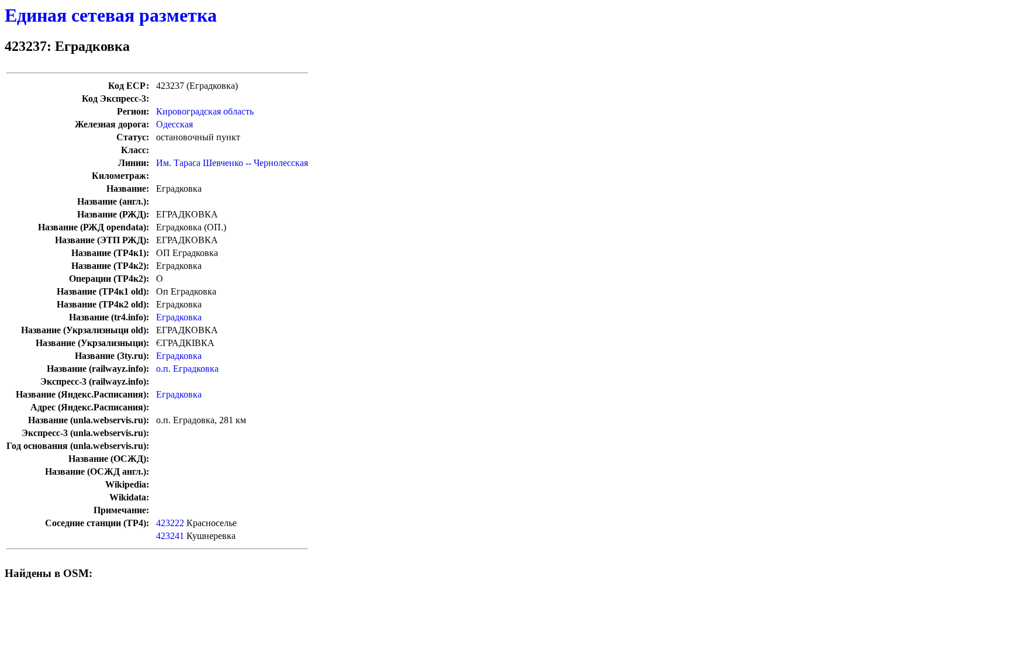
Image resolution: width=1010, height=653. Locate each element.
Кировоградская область (205, 111)
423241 (170, 536)
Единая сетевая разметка (111, 15)
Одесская (174, 124)
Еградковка (179, 317)
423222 (170, 523)
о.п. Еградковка (187, 369)
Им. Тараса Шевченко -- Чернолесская (232, 163)
